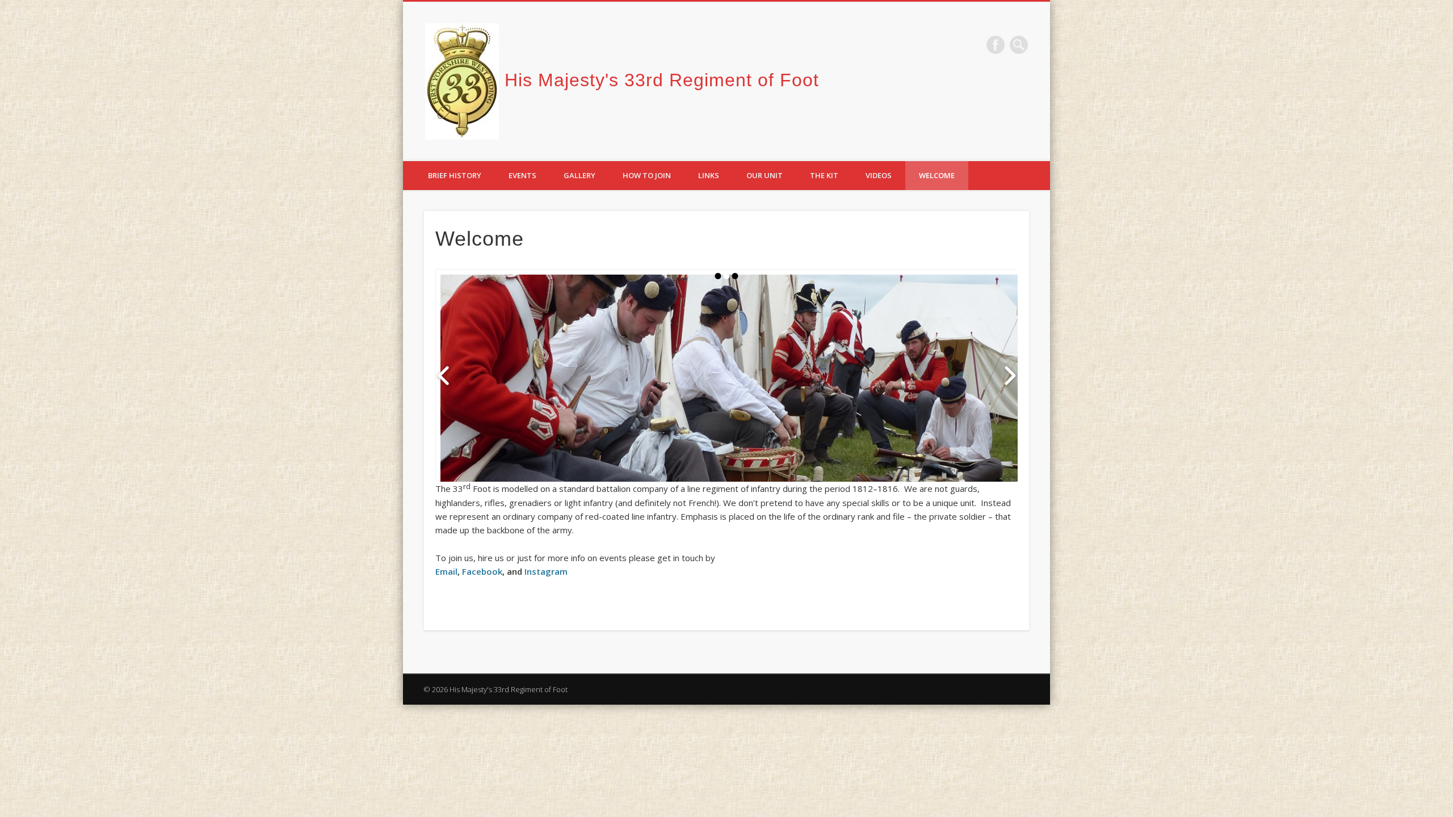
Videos (879, 175)
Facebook (995, 45)
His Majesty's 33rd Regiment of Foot (662, 80)
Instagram (546, 571)
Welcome (937, 175)
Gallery (579, 175)
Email (446, 571)
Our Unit (764, 175)
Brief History (454, 175)
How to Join (647, 175)
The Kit (824, 175)
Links (708, 175)
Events (522, 175)
